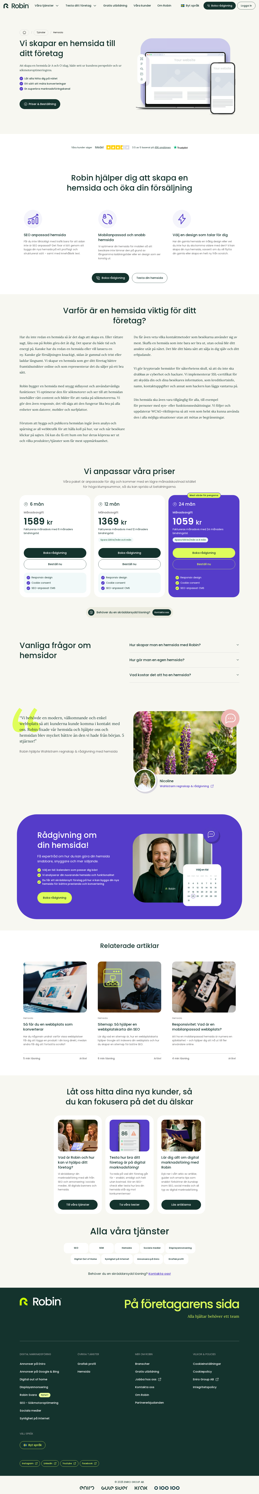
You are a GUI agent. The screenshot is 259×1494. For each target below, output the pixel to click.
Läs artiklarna (181, 1205)
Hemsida (84, 1372)
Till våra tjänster (77, 1205)
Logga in (246, 5)
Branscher (142, 1364)
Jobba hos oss (145, 1379)
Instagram (27, 1463)
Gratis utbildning (115, 6)
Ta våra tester (129, 1205)
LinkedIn (48, 1463)
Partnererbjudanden (149, 1403)
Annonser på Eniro (32, 1364)
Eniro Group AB (203, 1379)
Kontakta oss (162, 612)
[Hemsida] (24, 32)
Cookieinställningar (207, 1364)
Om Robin (164, 6)
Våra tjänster (44, 6)
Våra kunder (142, 6)
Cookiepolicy (202, 1372)
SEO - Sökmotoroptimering (39, 1403)
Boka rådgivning (221, 5)
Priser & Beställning (42, 104)
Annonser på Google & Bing (39, 1372)
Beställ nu (55, 564)
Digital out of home (33, 1379)
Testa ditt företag (78, 6)
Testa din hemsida (149, 278)
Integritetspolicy (205, 1387)
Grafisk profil (87, 1364)
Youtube (67, 1463)
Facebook (87, 1463)
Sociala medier (30, 1411)
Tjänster (41, 32)
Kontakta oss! (160, 1273)
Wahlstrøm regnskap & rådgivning (184, 786)
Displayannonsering (34, 1387)
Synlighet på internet (35, 1418)
